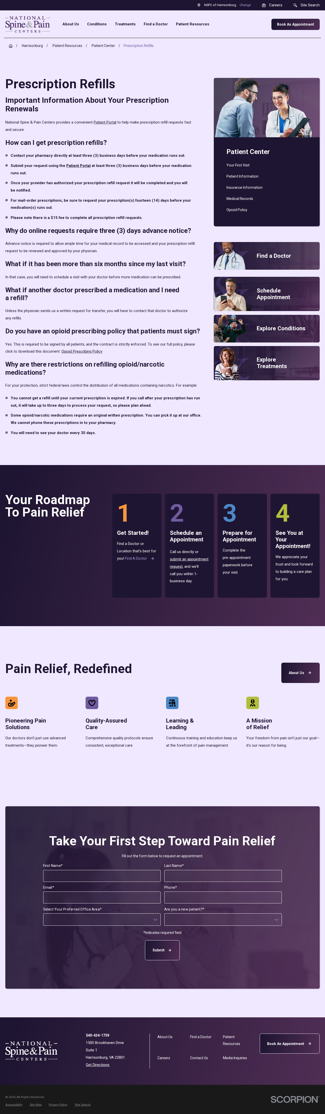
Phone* (170, 887)
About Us (296, 673)
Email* (48, 887)
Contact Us (199, 1058)
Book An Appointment (295, 24)
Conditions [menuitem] (97, 24)
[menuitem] (266, 165)
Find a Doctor (136, 558)
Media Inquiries (235, 1058)
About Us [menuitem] (70, 24)
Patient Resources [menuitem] (192, 24)
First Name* (53, 866)
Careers (163, 1058)
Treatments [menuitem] (125, 24)
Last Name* (174, 866)
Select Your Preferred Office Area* (72, 909)
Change (245, 5)
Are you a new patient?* (184, 909)
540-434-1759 (97, 1035)
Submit (159, 950)
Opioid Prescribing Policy (81, 351)
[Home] (27, 24)
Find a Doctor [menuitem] (156, 24)
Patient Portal (105, 122)
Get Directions (97, 1064)
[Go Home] (10, 46)
